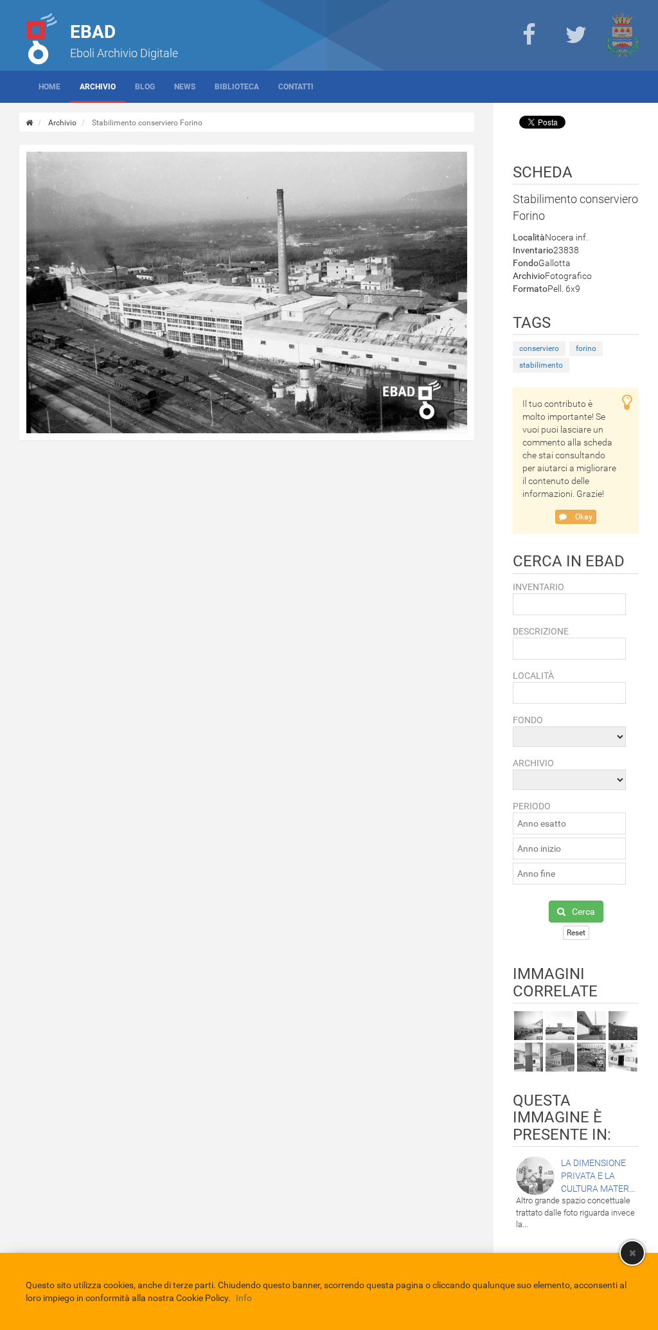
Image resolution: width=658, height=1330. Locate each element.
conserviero (539, 348)
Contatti (296, 86)
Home (49, 86)
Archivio (98, 86)
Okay (582, 516)
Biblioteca (237, 86)
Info (244, 1298)
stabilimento (541, 365)
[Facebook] (528, 35)
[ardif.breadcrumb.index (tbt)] (29, 122)
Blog (145, 86)
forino (586, 348)
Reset (576, 932)
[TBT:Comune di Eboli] (622, 35)
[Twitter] (575, 35)
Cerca (583, 911)
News (184, 86)
